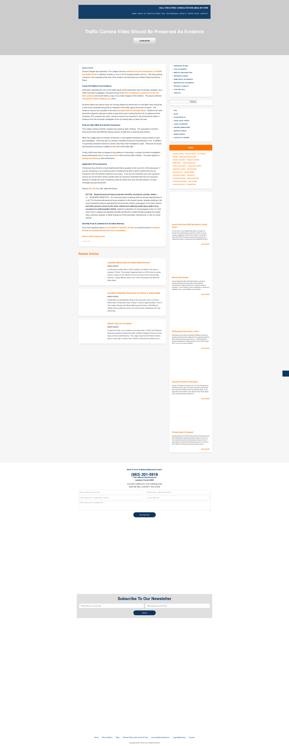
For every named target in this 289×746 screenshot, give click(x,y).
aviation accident (178, 154)
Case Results (180, 117)
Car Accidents (180, 69)
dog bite (175, 157)
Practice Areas (154, 13)
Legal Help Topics (181, 121)
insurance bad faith (193, 160)
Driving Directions (182, 127)
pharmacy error (178, 172)
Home (134, 13)
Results (183, 13)
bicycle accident (190, 154)
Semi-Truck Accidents (183, 79)
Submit (144, 613)
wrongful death (191, 184)
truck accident (192, 181)
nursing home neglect (194, 166)
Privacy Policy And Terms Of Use (135, 737)
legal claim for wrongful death (133, 110)
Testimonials (172, 13)
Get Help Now (144, 515)
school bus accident (179, 175)
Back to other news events (93, 236)
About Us (142, 13)
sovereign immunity (179, 178)
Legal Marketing (179, 737)
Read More (205, 244)
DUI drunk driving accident (187, 157)
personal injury (192, 169)
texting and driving (90, 158)
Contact (204, 13)
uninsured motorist (179, 184)
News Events (179, 134)
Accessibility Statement (160, 737)
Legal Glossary (181, 124)
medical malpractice (189, 163)
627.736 (92, 188)
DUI (115, 155)
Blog (197, 13)
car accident (201, 154)
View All (177, 93)
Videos (191, 13)
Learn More (144, 41)
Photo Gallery (107, 737)
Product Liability (181, 86)
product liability (189, 172)
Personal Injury (181, 66)
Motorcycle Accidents (184, 83)
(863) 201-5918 (183, 7)
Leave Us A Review (181, 137)
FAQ (163, 13)
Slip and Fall (179, 89)
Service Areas (180, 131)
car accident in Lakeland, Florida (120, 227)
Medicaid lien (177, 163)
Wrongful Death (181, 76)
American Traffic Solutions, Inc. (97, 98)
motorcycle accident (179, 166)
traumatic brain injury (179, 181)
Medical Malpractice (183, 73)
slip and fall (190, 175)
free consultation (118, 230)
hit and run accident (179, 160)
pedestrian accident (179, 169)
